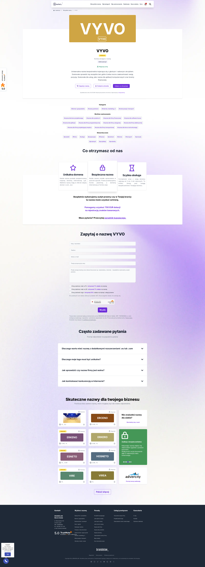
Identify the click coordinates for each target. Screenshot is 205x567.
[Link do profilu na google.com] (107, 562)
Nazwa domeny (98, 532)
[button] (102, 39)
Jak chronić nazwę (98, 524)
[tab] (123, 461)
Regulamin (91, 555)
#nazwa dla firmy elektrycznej (133, 123)
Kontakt (135, 518)
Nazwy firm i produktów (80, 515)
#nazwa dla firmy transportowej (104, 127)
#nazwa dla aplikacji (69, 123)
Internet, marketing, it (80, 535)
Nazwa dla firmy (98, 527)
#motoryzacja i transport (126, 109)
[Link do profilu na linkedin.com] (101, 562)
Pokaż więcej (102, 492)
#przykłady (102, 141)
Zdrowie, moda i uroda (80, 541)
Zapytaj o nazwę (84, 86)
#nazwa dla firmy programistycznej (89, 123)
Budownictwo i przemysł (80, 521)
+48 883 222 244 (60, 526)
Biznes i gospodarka (80, 518)
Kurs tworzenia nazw (99, 541)
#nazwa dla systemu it (93, 118)
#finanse (101, 137)
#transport (128, 137)
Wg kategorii (106, 4)
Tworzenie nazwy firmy (119, 515)
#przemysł (92, 141)
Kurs (141, 4)
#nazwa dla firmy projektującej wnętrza (79, 127)
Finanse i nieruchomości (81, 529)
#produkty (112, 141)
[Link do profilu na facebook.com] (91, 562)
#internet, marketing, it (108, 109)
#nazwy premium (93, 109)
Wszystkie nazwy (95, 4)
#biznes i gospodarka (78, 109)
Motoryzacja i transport (80, 538)
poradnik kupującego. (115, 218)
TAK (8, 554)
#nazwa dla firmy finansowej (112, 118)
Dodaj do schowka (103, 86)
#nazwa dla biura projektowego (73, 118)
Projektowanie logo (118, 518)
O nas (134, 515)
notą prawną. (122, 92)
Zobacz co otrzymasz (121, 86)
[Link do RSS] (114, 562)
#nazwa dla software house (132, 118)
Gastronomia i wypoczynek (81, 532)
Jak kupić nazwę (98, 521)
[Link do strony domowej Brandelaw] (102, 549)
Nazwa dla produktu (99, 529)
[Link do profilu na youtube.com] (104, 562)
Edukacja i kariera (79, 527)
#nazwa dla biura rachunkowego (127, 127)
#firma (75, 137)
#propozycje (92, 137)
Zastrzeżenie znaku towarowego (122, 521)
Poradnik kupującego (99, 515)
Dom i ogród (78, 524)
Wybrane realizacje (138, 521)
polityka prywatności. (89, 320)
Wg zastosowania (116, 4)
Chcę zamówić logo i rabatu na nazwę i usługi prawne (93, 292)
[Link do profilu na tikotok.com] (97, 562)
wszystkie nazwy (67, 10)
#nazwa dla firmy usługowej (112, 123)
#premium (111, 137)
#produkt (66, 137)
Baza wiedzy (134, 4)
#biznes (119, 137)
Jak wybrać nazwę (98, 518)
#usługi (82, 137)
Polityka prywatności (109, 555)
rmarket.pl (57, 10)
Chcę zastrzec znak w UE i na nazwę (89, 289)
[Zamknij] (14, 543)
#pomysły (138, 137)
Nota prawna (99, 555)
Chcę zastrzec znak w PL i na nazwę (89, 286)
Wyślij (102, 310)
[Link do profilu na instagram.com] (94, 562)
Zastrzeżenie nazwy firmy (100, 535)
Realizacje (126, 4)
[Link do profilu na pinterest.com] (110, 562)
